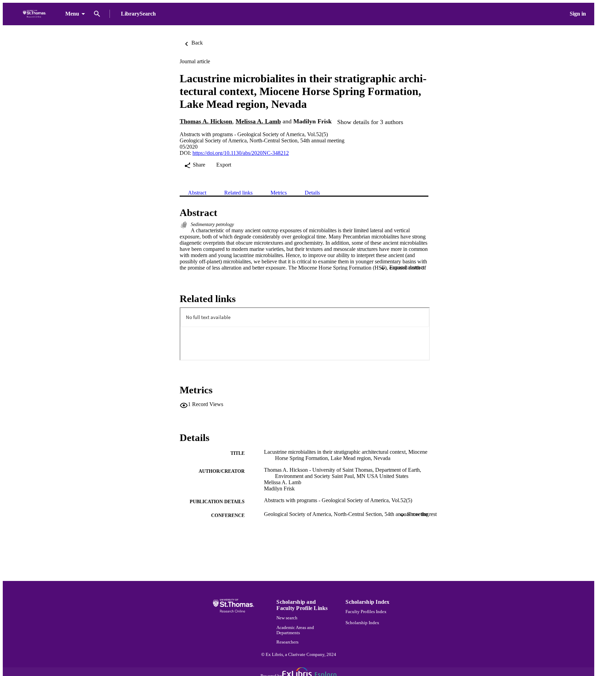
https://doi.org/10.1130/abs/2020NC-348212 (240, 153)
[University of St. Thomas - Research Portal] (35, 14)
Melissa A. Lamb (258, 121)
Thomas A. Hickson (206, 121)
